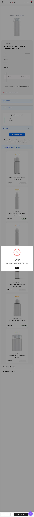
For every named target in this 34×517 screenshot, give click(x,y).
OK (17, 268)
